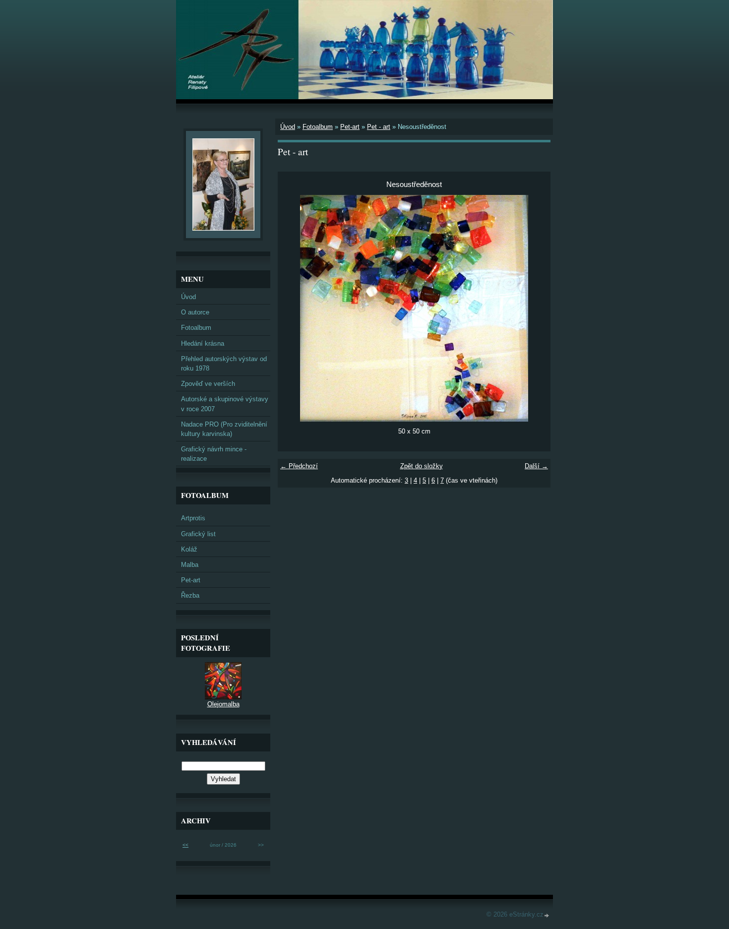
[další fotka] (534, 308)
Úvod (287, 126)
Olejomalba (223, 704)
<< (185, 845)
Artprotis (193, 518)
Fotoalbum (318, 126)
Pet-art (350, 126)
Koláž (189, 549)
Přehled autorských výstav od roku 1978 (224, 363)
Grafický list (198, 534)
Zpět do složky (421, 466)
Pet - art (378, 126)
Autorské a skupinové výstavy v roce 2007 (224, 403)
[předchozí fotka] (294, 308)
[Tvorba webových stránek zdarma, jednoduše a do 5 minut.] (547, 915)
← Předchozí (299, 466)
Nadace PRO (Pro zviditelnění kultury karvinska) (224, 429)
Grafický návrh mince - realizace (213, 453)
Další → (536, 466)
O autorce (195, 312)
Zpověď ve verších (208, 383)
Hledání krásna (202, 343)
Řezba (190, 595)
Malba (189, 564)
